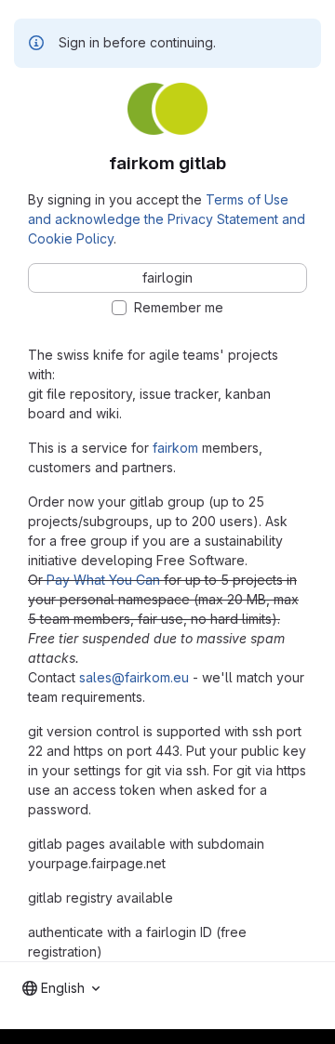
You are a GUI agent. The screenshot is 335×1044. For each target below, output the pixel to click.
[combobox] (61, 988)
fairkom (175, 448)
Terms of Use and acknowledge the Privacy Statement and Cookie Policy (166, 219)
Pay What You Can (103, 580)
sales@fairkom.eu (134, 677)
